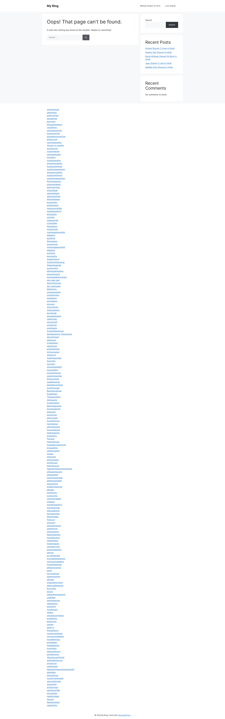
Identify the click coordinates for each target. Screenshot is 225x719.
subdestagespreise (56, 169)
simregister (52, 693)
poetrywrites (53, 115)
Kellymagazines (54, 406)
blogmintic (52, 621)
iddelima (51, 235)
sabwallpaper (53, 193)
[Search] (85, 37)
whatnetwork (53, 109)
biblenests (52, 289)
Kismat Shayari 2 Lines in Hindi (160, 48)
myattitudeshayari (55, 331)
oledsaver (51, 340)
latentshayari (53, 466)
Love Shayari (170, 6)
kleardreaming (53, 534)
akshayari (51, 355)
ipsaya (50, 591)
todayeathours (54, 651)
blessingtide (52, 517)
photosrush (52, 139)
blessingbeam (53, 199)
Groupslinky (52, 448)
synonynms (52, 496)
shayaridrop (52, 675)
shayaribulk (52, 190)
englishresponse (54, 487)
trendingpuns (53, 544)
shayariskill (52, 322)
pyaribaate (52, 328)
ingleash (51, 502)
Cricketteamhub (54, 564)
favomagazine (53, 430)
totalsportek (52, 220)
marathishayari (54, 373)
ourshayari (52, 325)
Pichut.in (51, 520)
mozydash (52, 648)
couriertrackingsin (55, 678)
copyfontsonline (54, 376)
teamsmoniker (53, 576)
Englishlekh (52, 394)
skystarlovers (53, 295)
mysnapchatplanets (56, 558)
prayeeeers (52, 301)
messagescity (53, 511)
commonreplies (54, 499)
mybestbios (52, 343)
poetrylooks (52, 418)
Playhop (50, 439)
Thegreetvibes (53, 397)
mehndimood (53, 442)
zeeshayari (52, 346)
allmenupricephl (54, 481)
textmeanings (53, 514)
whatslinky (52, 214)
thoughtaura (52, 630)
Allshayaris (52, 400)
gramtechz (52, 436)
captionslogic (53, 696)
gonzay (50, 552)
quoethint (51, 606)
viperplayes (52, 603)
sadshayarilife (53, 690)
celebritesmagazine (56, 594)
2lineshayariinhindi (55, 657)
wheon (50, 612)
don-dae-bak (53, 280)
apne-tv (50, 627)
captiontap (52, 319)
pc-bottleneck (53, 556)
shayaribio (52, 684)
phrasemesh (52, 205)
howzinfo (51, 361)
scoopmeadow (54, 292)
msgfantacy (52, 609)
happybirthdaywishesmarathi (60, 669)
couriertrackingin (55, 633)
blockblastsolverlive (56, 136)
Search (148, 20)
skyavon (51, 304)
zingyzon (51, 523)
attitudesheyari (54, 526)
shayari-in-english (55, 145)
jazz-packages (54, 286)
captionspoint (53, 451)
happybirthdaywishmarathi (59, 469)
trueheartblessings (56, 262)
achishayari (52, 463)
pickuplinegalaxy (54, 124)
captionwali (52, 666)
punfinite (51, 238)
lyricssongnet (53, 352)
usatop (50, 624)
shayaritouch (53, 337)
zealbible (51, 597)
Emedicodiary (53, 403)
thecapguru (52, 226)
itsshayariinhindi (54, 166)
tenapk (50, 454)
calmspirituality (54, 154)
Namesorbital (53, 702)
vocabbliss (52, 127)
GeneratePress (124, 715)
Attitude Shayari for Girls (150, 6)
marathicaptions (54, 505)
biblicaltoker (52, 475)
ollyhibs (50, 579)
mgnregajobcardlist (56, 232)
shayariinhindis (54, 681)
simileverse (52, 529)
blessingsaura (53, 274)
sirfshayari (52, 663)
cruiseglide (52, 223)
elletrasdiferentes (55, 585)
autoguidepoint (54, 316)
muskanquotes (54, 160)
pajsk (49, 570)
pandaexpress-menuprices (59, 334)
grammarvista (53, 187)
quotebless (52, 618)
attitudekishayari (55, 660)
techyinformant (54, 283)
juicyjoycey (52, 415)
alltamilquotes (53, 427)
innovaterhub (53, 573)
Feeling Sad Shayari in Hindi (158, 52)
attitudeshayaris (54, 472)
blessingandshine (55, 271)
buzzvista (51, 588)
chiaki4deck (52, 540)
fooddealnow (53, 645)
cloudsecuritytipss (55, 615)
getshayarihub (53, 196)
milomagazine (53, 600)
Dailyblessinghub (55, 385)
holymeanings (53, 508)
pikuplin (50, 490)
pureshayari (52, 148)
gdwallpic (51, 672)
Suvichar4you (53, 421)
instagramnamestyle (56, 445)
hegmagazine (53, 433)
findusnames (53, 379)
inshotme (51, 157)
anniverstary (52, 687)
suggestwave (53, 259)
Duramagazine (53, 409)
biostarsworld (53, 133)
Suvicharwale (53, 388)
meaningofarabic (55, 478)
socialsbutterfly (54, 211)
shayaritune (52, 484)
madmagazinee (54, 358)
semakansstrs (53, 546)
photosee (51, 412)
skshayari (51, 457)
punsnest (51, 121)
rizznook (51, 364)
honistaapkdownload (57, 277)
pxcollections (53, 654)
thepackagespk (54, 265)
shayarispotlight (54, 367)
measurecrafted (54, 208)
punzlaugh (52, 313)
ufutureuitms (53, 532)
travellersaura (53, 538)
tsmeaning (52, 493)
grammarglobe (54, 184)
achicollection (53, 349)
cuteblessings (53, 382)
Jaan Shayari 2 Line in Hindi (158, 63)
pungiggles (52, 642)
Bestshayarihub (54, 391)
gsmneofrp (52, 256)
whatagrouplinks (54, 163)
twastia (50, 699)
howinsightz (52, 370)
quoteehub (52, 118)
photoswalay (53, 460)
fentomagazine (54, 181)
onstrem (51, 217)
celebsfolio (52, 705)
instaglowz (52, 298)
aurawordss (52, 268)
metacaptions (53, 310)
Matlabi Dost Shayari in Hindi (159, 67)
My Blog (52, 6)
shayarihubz (52, 307)
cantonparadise (54, 142)
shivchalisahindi (54, 130)
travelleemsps (53, 639)
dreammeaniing (54, 550)
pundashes (52, 202)
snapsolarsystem (55, 582)
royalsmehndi (53, 151)
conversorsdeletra (55, 562)
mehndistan (52, 424)
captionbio (52, 112)
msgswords (52, 229)
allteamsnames (54, 567)
